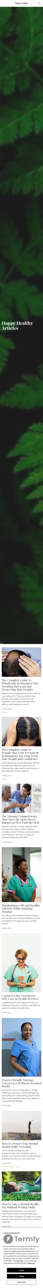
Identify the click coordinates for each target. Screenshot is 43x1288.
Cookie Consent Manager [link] (11, 1233)
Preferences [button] (30, 1263)
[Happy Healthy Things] (21, 3)
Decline (21, 1276)
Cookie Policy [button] (19, 1261)
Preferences (21, 1282)
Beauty (4, 712)
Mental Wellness (8, 1166)
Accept (21, 1270)
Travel (18, 1166)
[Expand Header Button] (39, 3)
